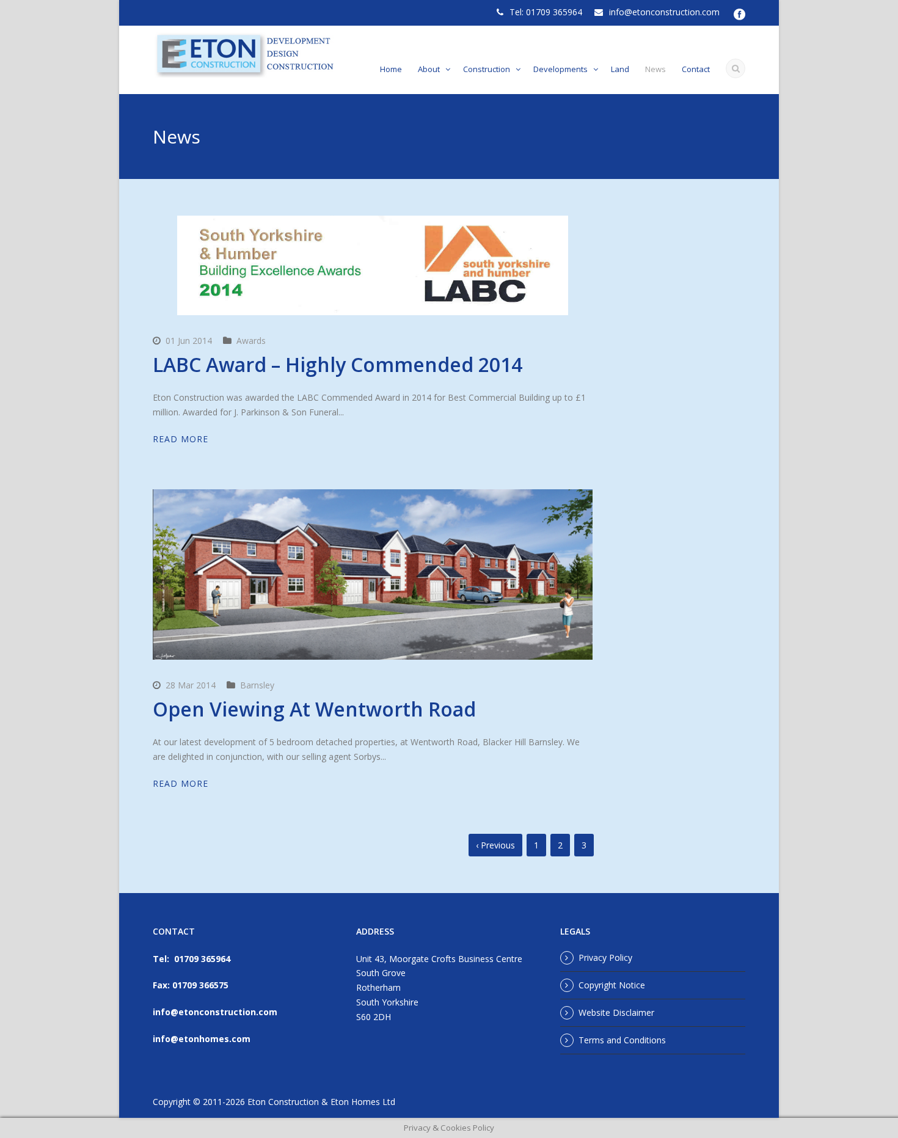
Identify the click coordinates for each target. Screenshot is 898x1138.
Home (391, 69)
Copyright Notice (612, 985)
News (655, 69)
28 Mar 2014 (191, 685)
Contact (696, 69)
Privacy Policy (605, 957)
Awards (251, 340)
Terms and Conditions (622, 1040)
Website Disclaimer (616, 1012)
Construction (486, 69)
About (429, 69)
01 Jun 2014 (189, 340)
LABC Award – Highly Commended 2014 (337, 364)
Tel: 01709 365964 (545, 12)
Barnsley (257, 685)
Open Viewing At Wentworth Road (314, 709)
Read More (180, 439)
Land (620, 69)
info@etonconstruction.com (664, 12)
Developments (560, 69)
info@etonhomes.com (201, 1039)
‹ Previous (495, 845)
